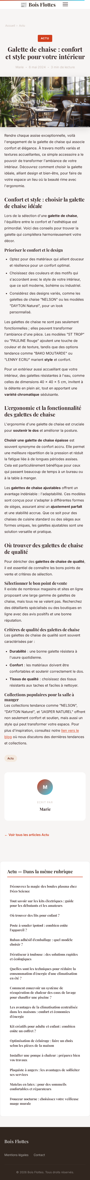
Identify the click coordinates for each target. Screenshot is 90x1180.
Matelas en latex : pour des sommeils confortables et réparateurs (38, 1086)
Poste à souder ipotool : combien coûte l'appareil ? (39, 927)
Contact (39, 1155)
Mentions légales (16, 1155)
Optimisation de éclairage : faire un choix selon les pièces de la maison (41, 1042)
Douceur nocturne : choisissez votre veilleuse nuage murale (44, 1101)
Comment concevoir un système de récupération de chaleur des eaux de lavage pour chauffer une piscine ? (43, 992)
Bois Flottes (38, 4)
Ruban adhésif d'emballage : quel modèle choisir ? (41, 942)
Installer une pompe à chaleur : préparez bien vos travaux (45, 1057)
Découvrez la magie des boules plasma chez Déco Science (43, 888)
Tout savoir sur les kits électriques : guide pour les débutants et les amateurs (42, 903)
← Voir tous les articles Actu (26, 835)
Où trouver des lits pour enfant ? (34, 915)
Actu (22, 25)
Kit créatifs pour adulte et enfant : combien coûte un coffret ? (42, 1028)
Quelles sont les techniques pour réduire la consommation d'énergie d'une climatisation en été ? (43, 973)
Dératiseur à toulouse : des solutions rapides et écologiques (44, 956)
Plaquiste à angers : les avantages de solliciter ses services (45, 1072)
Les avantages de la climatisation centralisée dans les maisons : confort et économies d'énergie (44, 1012)
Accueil (10, 25)
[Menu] (65, 4)
